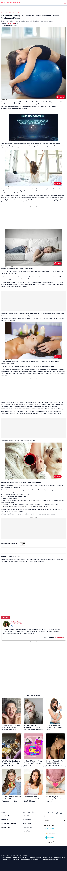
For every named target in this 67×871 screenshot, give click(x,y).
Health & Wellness (11, 13)
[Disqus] (33, 588)
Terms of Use (27, 823)
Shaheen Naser (15, 622)
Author (5, 617)
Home (3, 13)
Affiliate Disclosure (28, 816)
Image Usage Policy (28, 812)
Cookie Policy (27, 831)
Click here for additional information (49, 859)
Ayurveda (21, 13)
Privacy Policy (27, 819)
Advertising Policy (28, 827)
